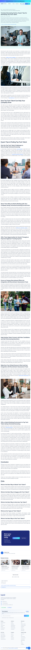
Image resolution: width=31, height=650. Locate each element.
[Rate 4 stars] (17, 577)
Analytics (2, 626)
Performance (2, 629)
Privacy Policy (23, 636)
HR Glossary (22, 630)
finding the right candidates (11, 57)
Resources (17, 3)
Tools (20, 3)
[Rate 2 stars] (14, 577)
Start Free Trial (16, 538)
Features (5, 3)
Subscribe (26, 615)
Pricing (13, 3)
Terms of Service (23, 637)
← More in (8, 585)
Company (27, 3)
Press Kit (12, 636)
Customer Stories (23, 625)
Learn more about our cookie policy (13, 648)
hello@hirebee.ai (4, 601)
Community (12, 637)
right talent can (11, 97)
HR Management (3, 622)
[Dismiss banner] (29, 1)
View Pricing (24, 538)
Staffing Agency (13, 625)
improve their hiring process (24, 375)
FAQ (21, 635)
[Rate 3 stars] (15, 577)
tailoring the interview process (21, 227)
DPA (21, 641)
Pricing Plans (12, 629)
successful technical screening (17, 154)
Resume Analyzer (3, 636)
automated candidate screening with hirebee (9, 9)
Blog (23, 3)
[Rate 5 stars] (18, 577)
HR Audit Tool (2, 637)
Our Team (12, 635)
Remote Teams (13, 626)
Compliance (22, 644)
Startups (12, 622)
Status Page (22, 629)
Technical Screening (9, 427)
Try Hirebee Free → (4, 587)
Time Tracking (3, 625)
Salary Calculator (3, 635)
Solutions (9, 3)
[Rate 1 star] (12, 577)
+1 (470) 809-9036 (5, 603)
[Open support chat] (29, 648)
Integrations (22, 626)
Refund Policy (23, 640)
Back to (9, 24)
